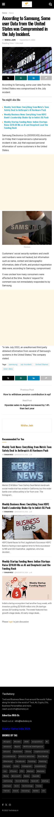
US (43, 791)
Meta (6, 776)
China (28, 751)
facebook (20, 761)
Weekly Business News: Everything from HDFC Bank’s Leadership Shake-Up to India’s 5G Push (26, 116)
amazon (7, 746)
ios (5, 771)
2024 (26, 741)
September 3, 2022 (27, 40)
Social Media (22, 781)
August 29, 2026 (22, 455)
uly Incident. (26, 364)
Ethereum (8, 761)
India (16, 766)
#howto (17, 741)
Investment (40, 766)
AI (47, 741)
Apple (17, 746)
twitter (36, 791)
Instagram (26, 766)
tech (17, 786)
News (11, 13)
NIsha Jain (10, 40)
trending (25, 791)
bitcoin (7, 751)
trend (15, 791)
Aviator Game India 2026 (16, 729)
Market (30, 771)
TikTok (7, 791)
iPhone (13, 771)
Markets (40, 771)
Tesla (38, 786)
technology (27, 786)
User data (8, 369)
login (11, 621)
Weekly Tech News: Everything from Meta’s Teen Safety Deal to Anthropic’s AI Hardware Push (26, 108)
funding (31, 761)
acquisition (37, 741)
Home (4, 13)
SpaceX (34, 781)
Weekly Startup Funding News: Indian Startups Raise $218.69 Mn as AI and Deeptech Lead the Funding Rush (26, 124)
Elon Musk (42, 756)
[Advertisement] (27, 182)
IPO (21, 771)
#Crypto (7, 741)
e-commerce (9, 756)
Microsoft (16, 776)
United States (42, 364)
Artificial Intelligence (33, 746)
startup (45, 781)
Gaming (42, 761)
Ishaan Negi (8, 455)
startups (7, 786)
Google (7, 766)
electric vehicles (26, 756)
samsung (13, 364)
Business (18, 751)
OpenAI (36, 776)
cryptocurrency (41, 751)
